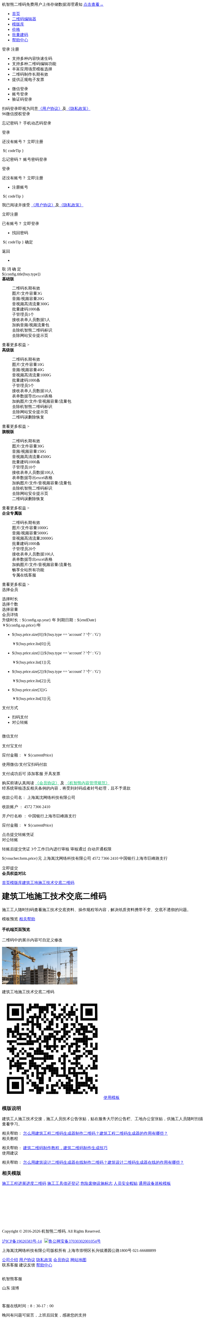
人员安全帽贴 (126, 1183)
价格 (16, 29)
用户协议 (27, 1260)
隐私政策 (44, 1260)
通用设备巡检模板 (155, 1183)
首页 (16, 14)
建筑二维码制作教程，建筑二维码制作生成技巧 (65, 1148)
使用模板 (112, 1097)
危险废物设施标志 (96, 1183)
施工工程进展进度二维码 (24, 1183)
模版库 (18, 24)
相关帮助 (27, 919)
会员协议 (61, 1260)
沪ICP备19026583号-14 (22, 1241)
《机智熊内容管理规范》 (87, 783)
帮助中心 (20, 40)
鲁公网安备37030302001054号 (74, 1241)
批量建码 (20, 35)
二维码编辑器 (24, 19)
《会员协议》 (47, 783)
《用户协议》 (50, 108)
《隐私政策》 (78, 108)
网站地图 (78, 1260)
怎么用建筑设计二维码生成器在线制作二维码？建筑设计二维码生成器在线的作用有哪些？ (103, 1162)
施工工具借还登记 (63, 1183)
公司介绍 (10, 1260)
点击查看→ (93, 4)
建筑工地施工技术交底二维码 (48, 882)
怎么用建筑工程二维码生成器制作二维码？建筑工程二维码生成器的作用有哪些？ (95, 1133)
